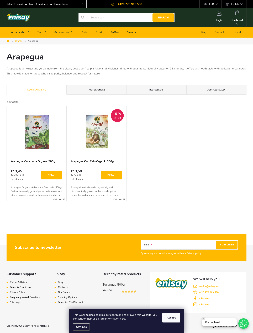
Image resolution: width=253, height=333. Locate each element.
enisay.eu (204, 298)
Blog (60, 282)
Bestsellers (156, 89)
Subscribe (227, 244)
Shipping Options (67, 297)
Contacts (63, 287)
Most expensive (96, 89)
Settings (81, 327)
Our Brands (64, 292)
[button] (243, 323)
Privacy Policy (61, 4)
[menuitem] (20, 32)
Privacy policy (194, 253)
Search (163, 17)
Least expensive (36, 89)
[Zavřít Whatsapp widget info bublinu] (203, 318)
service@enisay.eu (208, 286)
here (122, 319)
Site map (14, 302)
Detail (52, 175)
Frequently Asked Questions (25, 297)
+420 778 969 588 (209, 292)
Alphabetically (216, 89)
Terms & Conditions (38, 4)
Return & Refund (15, 4)
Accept (171, 318)
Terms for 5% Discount (70, 302)
